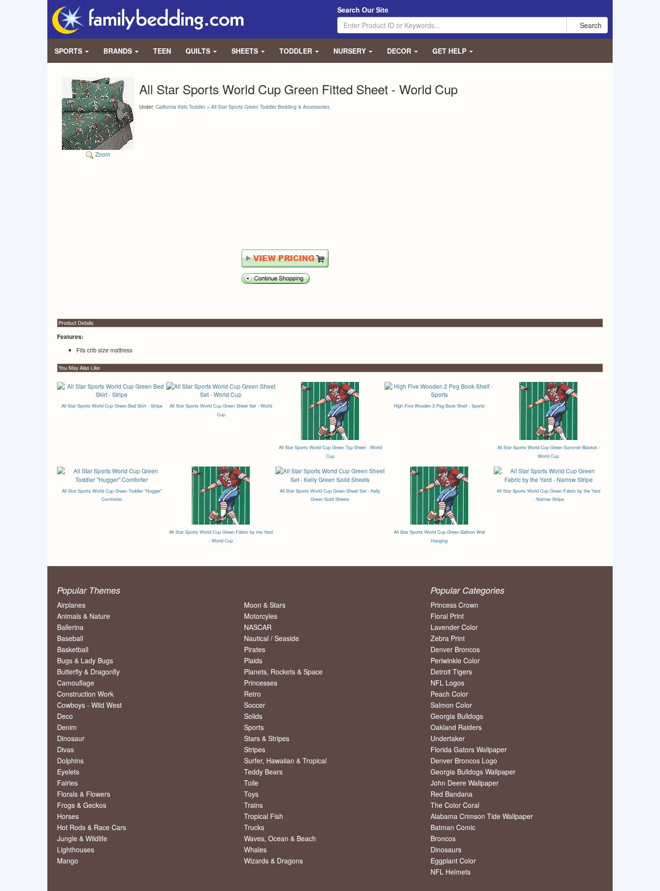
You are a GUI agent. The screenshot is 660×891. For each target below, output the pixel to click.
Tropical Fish (263, 816)
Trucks (254, 827)
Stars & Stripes (266, 738)
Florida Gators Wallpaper (468, 749)
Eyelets (68, 771)
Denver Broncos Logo (463, 760)
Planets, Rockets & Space (283, 671)
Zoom (102, 154)
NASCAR (258, 627)
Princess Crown (454, 605)
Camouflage (75, 682)
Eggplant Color (453, 860)
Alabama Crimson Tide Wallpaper (481, 816)
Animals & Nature (83, 616)
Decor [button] (400, 51)
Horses (68, 816)
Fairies (67, 783)
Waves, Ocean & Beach (280, 838)
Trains (253, 805)
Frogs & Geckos (81, 805)
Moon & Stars (265, 605)
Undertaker (447, 738)
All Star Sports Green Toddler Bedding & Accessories (270, 106)
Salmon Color (451, 705)
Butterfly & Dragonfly (88, 671)
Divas (65, 749)
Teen (162, 51)
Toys (251, 794)
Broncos (443, 838)
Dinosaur (71, 738)
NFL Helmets (450, 871)
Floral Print (447, 616)
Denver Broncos (455, 649)
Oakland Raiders (456, 727)
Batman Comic (452, 827)
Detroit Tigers (451, 671)
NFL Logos (447, 682)
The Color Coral (454, 805)
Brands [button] (118, 51)
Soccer (254, 705)
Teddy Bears (263, 771)
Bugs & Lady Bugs (85, 660)
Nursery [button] (350, 51)
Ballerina (70, 627)
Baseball (70, 638)
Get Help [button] (450, 51)
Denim (67, 727)
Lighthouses (75, 849)
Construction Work (85, 694)
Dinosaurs (445, 849)
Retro (252, 694)
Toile (251, 783)
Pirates (254, 649)
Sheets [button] (245, 51)
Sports (254, 727)
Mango (67, 860)
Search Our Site (362, 10)
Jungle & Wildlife (82, 838)
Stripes (254, 749)
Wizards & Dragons (273, 860)
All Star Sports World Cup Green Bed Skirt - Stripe (111, 405)
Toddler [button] (296, 51)
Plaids (253, 660)
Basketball (72, 649)
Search (590, 25)
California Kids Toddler (180, 106)
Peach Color (449, 694)
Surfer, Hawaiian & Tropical (285, 760)
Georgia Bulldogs (456, 716)
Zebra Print (447, 638)
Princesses (260, 682)
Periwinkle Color (455, 660)
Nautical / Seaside (271, 638)
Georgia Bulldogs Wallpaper (473, 771)
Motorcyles (260, 616)
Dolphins (70, 760)
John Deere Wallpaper (464, 783)
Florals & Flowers (83, 794)
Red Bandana (451, 794)
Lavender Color (454, 627)
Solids (253, 716)
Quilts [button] (199, 51)
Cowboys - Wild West (89, 705)
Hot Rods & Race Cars (91, 827)
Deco (65, 716)
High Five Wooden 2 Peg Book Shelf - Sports (439, 405)
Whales (255, 849)
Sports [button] (69, 51)
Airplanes (71, 605)
